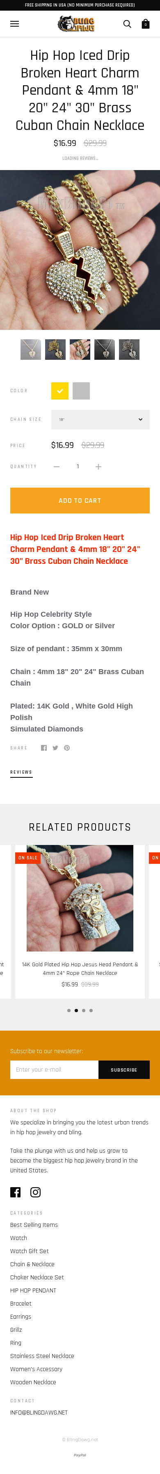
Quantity (23, 467)
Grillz (16, 1330)
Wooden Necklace (33, 1382)
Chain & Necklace (32, 1264)
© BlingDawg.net (80, 1440)
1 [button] (69, 1010)
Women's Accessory (36, 1369)
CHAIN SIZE (25, 419)
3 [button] (83, 1010)
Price (17, 446)
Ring (15, 1343)
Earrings (20, 1317)
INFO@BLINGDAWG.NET (39, 1412)
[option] (80, 250)
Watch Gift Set (29, 1251)
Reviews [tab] (21, 772)
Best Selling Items (34, 1225)
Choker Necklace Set (37, 1277)
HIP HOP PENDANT (33, 1290)
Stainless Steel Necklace (42, 1356)
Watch (18, 1238)
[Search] (127, 23)
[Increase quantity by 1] (98, 467)
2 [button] (76, 1010)
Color (19, 391)
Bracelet (21, 1303)
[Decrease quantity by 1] (56, 467)
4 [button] (91, 1010)
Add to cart (80, 500)
